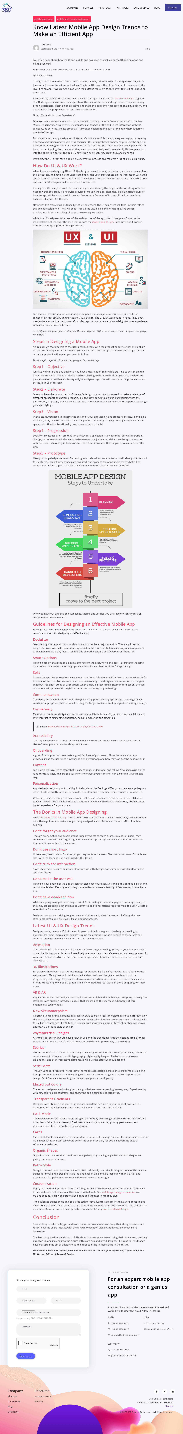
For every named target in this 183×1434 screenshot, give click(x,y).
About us (12, 1396)
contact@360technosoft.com (125, 1335)
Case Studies (141, 7)
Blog (157, 7)
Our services (14, 1401)
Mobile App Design (43, 19)
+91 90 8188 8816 (120, 1323)
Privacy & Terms (43, 1396)
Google (169, 1406)
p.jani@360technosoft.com (124, 1355)
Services (88, 7)
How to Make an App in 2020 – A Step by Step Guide (75, 726)
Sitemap (39, 1401)
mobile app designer (104, 222)
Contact (172, 7)
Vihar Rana (46, 44)
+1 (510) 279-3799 (155, 1323)
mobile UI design (124, 98)
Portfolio (122, 7)
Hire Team (105, 7)
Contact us (13, 1411)
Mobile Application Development (73, 19)
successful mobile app (115, 1209)
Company (72, 7)
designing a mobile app (53, 817)
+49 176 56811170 (120, 1349)
